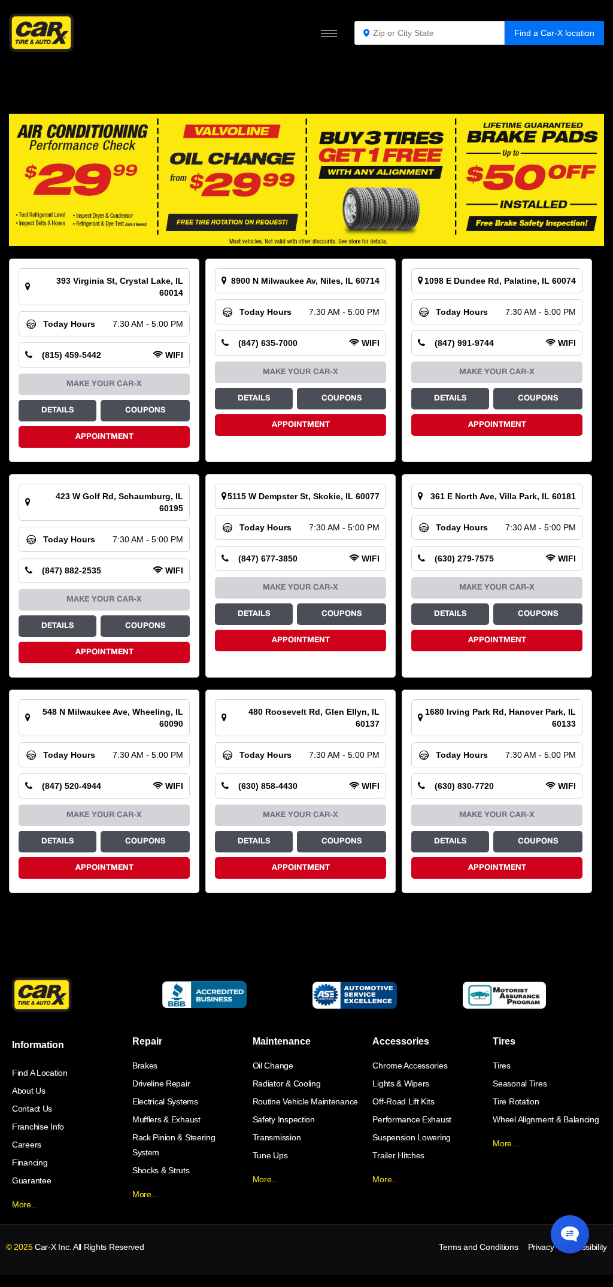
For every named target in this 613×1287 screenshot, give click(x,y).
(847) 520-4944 (71, 786)
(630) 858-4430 (268, 786)
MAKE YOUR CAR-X (104, 384)
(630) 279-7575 (464, 558)
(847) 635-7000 (268, 343)
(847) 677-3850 (268, 558)
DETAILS (57, 410)
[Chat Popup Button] (570, 1234)
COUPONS (145, 410)
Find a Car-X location (554, 33)
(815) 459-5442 (71, 355)
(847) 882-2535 (71, 570)
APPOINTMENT (104, 437)
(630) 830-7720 (464, 786)
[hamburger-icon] (328, 33)
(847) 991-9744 (464, 343)
